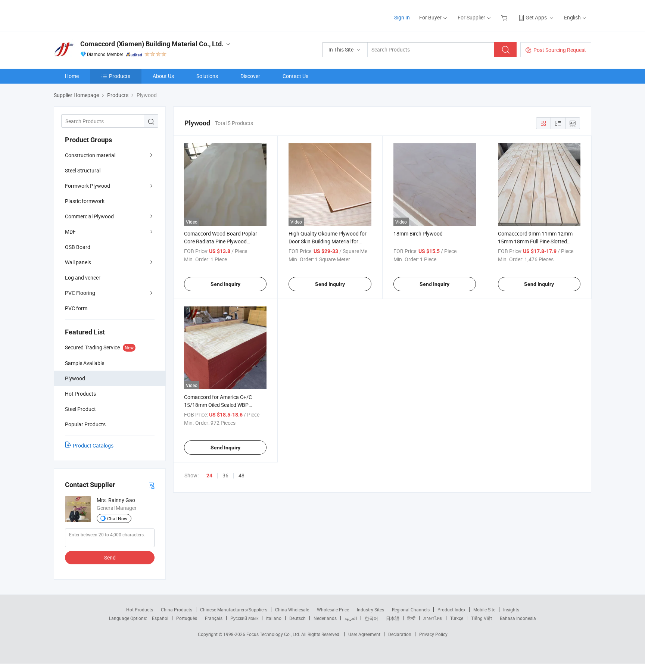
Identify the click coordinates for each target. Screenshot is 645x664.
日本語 (392, 618)
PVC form (76, 308)
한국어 (371, 618)
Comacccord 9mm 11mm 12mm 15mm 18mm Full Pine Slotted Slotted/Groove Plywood (535, 241)
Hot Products (139, 609)
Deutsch (297, 618)
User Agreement (364, 634)
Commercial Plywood (89, 216)
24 (209, 475)
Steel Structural (82, 170)
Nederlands (325, 618)
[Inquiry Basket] (505, 17)
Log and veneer (82, 277)
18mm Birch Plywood (418, 233)
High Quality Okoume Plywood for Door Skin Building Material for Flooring (328, 241)
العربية (351, 618)
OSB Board (77, 246)
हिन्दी (411, 618)
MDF (70, 231)
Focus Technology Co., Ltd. (273, 634)
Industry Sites (370, 609)
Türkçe (456, 618)
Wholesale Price (333, 609)
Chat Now (117, 518)
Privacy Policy (433, 634)
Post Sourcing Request (559, 49)
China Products (176, 609)
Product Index (451, 609)
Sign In (402, 17)
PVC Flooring (80, 292)
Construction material (90, 155)
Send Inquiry (225, 284)
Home (72, 76)
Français (213, 618)
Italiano (273, 618)
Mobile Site (484, 609)
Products (119, 76)
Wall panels (78, 262)
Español (160, 618)
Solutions (207, 76)
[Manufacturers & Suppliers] (102, 15)
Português (186, 618)
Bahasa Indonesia (518, 618)
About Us (163, 76)
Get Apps (536, 17)
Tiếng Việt (481, 618)
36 (225, 475)
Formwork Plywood (87, 185)
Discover (250, 76)
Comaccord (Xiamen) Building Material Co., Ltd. (152, 44)
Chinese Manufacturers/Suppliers (233, 609)
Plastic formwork (85, 201)
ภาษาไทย (432, 618)
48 (241, 475)
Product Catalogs (93, 445)
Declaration (399, 634)
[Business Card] (152, 485)
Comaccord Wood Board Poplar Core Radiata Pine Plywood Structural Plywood (220, 241)
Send (110, 557)
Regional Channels (411, 609)
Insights (511, 609)
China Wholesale (292, 609)
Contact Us (295, 76)
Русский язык (244, 618)
